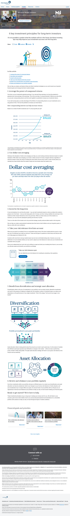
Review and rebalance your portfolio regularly (21, 83)
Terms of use (39, 501)
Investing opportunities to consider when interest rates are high (34, 421)
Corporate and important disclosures (16, 501)
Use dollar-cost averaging (16, 76)
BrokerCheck (62, 504)
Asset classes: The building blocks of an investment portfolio (53, 420)
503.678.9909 (36, 455)
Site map (66, 501)
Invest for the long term (15, 78)
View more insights (35, 434)
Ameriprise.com (5, 501)
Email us (36, 458)
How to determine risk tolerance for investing (16, 420)
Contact (37, 6)
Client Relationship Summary (29, 501)
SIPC (31, 510)
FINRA (27, 510)
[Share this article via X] (33, 44)
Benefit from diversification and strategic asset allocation (24, 81)
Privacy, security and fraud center (49, 501)
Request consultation (25, 20)
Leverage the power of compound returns (20, 74)
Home (2, 6)
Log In (67, 6)
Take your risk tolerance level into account (20, 79)
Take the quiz (23, 256)
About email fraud (60, 501)
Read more (21, 424)
